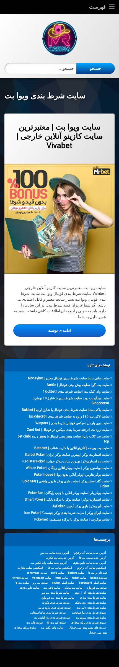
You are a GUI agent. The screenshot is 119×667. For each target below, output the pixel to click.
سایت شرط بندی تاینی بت (91, 607)
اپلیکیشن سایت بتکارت (30, 568)
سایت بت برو (40, 582)
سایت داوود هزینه (29, 587)
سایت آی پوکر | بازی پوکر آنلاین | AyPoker (81, 506)
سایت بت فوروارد (97, 587)
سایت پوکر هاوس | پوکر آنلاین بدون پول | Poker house (72, 474)
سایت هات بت (34, 622)
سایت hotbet (79, 578)
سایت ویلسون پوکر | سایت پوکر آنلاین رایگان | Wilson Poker (68, 468)
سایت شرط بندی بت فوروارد (58, 597)
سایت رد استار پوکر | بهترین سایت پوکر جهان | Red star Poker (66, 461)
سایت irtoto (61, 578)
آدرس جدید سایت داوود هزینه (89, 563)
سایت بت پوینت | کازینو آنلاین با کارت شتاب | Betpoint (72, 448)
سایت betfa (57, 573)
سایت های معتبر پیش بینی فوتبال (87, 627)
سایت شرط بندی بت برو (55, 592)
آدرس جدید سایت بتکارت (60, 558)
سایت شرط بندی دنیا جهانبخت (89, 612)
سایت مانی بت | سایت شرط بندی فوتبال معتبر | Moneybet (69, 378)
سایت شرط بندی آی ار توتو (90, 592)
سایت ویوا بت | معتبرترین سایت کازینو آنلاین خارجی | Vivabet (60, 136)
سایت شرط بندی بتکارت (56, 602)
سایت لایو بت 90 (56, 622)
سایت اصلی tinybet (63, 582)
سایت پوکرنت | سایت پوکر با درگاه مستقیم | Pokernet (72, 519)
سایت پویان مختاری (25, 627)
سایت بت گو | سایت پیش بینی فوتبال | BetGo (78, 385)
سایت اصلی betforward (92, 582)
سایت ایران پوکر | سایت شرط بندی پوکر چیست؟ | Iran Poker (67, 512)
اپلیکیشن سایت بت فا (60, 568)
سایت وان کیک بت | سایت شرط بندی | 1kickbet (76, 391)
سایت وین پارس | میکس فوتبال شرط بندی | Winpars (72, 423)
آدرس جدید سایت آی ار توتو (90, 553)
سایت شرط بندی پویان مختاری (88, 622)
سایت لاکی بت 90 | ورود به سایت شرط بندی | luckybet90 (69, 416)
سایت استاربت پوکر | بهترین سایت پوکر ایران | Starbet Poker (67, 454)
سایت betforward (37, 573)
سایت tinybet (20, 578)
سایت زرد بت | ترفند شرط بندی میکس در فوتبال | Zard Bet (68, 430)
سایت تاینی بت (51, 587)
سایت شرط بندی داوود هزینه (54, 607)
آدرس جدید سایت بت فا (92, 558)
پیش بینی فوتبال (98, 632)
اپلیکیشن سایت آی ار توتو (91, 568)
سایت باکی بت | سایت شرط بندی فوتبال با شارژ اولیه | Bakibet (66, 410)
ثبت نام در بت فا (97, 573)
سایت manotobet (41, 578)
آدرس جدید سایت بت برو (54, 553)
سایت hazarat (98, 578)
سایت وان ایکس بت (52, 627)
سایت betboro (76, 573)
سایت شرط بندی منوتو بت (91, 617)
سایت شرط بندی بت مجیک (90, 602)
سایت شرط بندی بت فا (93, 597)
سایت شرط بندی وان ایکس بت (52, 617)
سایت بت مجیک (73, 587)
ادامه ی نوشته (42, 330)
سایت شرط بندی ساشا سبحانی (48, 612)
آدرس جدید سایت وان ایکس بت (48, 563)
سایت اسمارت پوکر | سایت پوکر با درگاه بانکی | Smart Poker (67, 499)
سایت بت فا (22, 582)
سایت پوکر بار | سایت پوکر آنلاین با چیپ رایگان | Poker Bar (69, 493)
